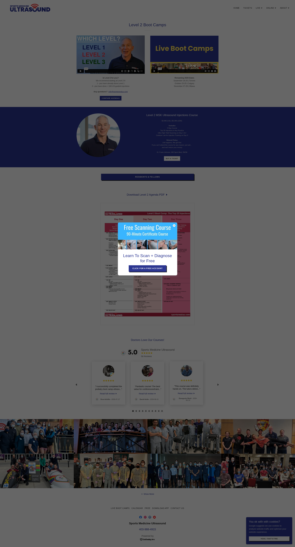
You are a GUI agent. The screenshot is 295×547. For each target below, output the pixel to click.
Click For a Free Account (147, 268)
